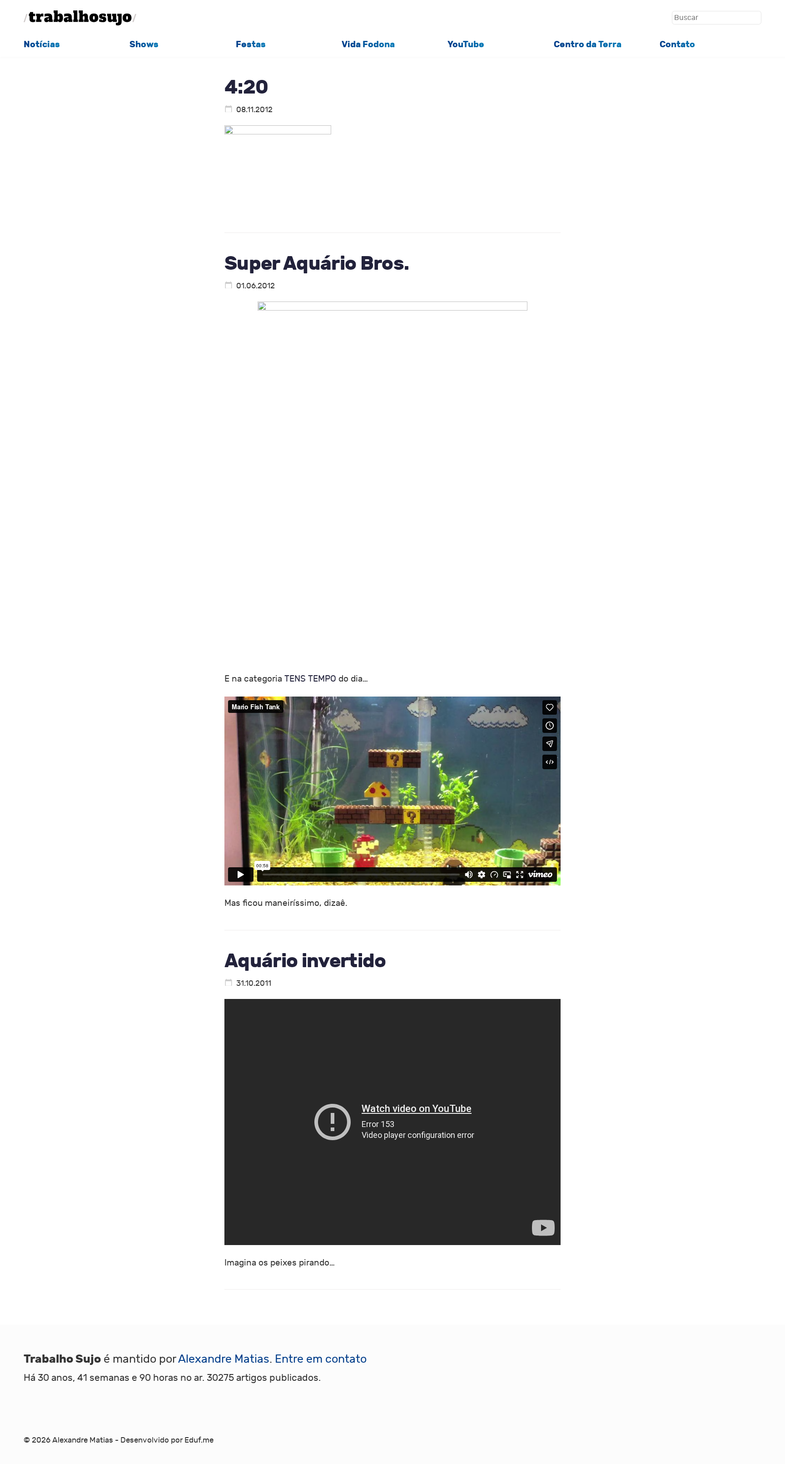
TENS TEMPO (310, 679)
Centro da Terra (587, 44)
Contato (677, 44)
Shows (144, 44)
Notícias (42, 44)
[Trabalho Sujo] (80, 17)
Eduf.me (199, 1440)
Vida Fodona (368, 44)
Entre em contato (321, 1359)
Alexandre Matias (223, 1359)
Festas (251, 44)
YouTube (465, 44)
